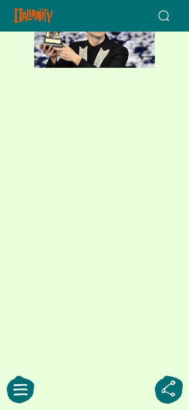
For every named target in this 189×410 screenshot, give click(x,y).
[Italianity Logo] (46, 16)
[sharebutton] (168, 389)
